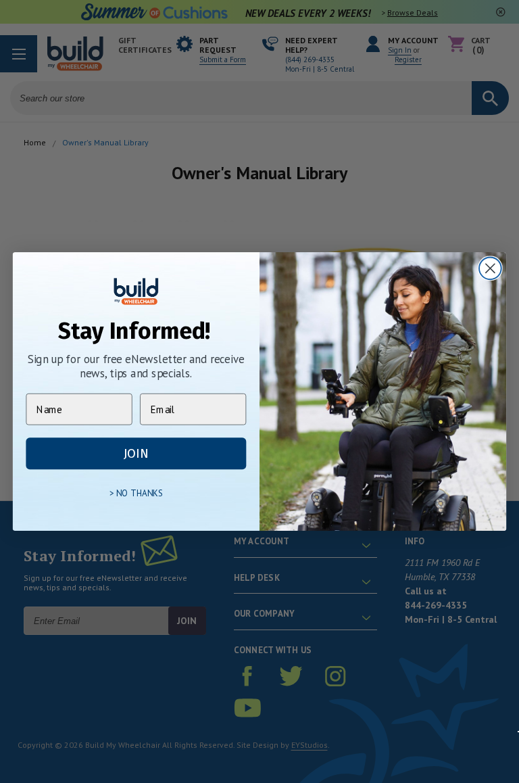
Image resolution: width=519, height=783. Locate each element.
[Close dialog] (490, 268)
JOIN (136, 453)
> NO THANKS (136, 494)
